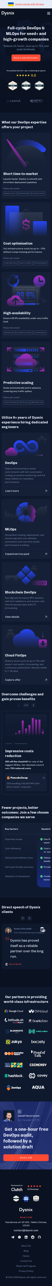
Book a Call (26, 1217)
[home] (8, 13)
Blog (26, 1250)
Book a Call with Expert (26, 57)
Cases (26, 1256)
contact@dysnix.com (26, 1230)
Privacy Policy (26, 1271)
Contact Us (26, 1261)
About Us (26, 1245)
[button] (48, 13)
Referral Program (26, 1266)
